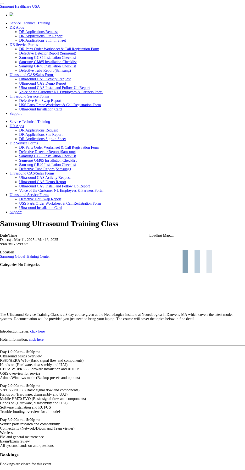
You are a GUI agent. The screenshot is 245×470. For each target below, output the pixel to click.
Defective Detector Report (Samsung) (47, 53)
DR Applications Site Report (40, 36)
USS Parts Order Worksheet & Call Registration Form (60, 105)
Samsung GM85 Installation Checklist (48, 62)
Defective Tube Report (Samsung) (45, 70)
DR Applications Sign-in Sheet (42, 40)
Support (16, 113)
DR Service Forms (24, 45)
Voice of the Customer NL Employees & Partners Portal (61, 92)
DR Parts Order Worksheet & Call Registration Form (59, 49)
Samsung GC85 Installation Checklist (47, 57)
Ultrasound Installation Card (40, 109)
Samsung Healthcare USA (20, 6)
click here (37, 331)
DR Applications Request (38, 32)
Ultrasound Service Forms (29, 96)
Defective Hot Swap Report (40, 100)
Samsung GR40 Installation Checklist (47, 66)
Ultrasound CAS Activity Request (45, 79)
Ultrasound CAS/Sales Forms (32, 75)
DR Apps (17, 27)
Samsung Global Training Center (25, 256)
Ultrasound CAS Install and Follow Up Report (54, 88)
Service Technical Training (30, 23)
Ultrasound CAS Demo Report (42, 83)
